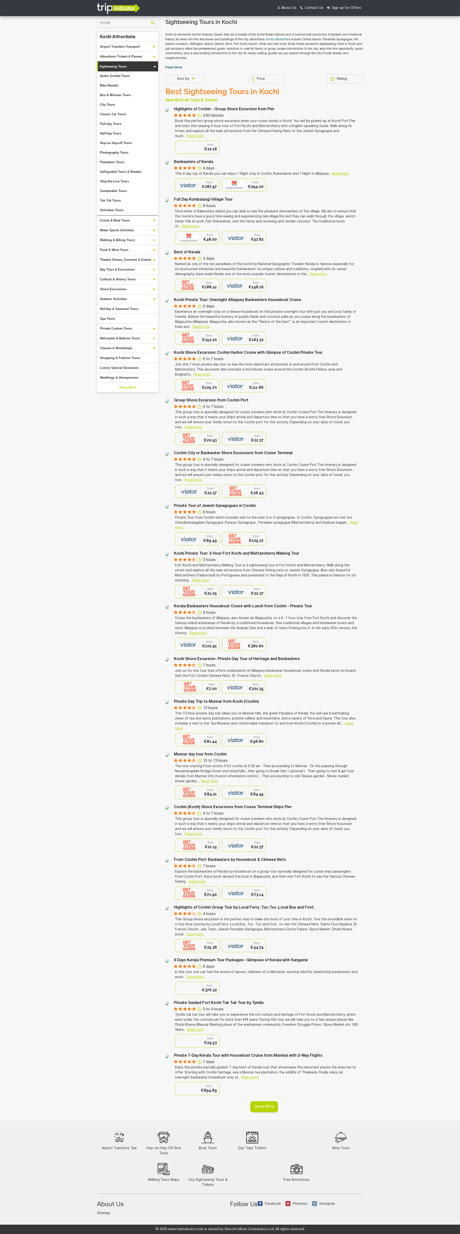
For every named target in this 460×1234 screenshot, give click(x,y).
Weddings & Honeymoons (119, 377)
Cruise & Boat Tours (115, 220)
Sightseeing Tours (112, 66)
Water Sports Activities (117, 230)
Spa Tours (107, 318)
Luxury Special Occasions (119, 368)
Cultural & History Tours (118, 279)
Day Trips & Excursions (117, 269)
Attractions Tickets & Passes (121, 56)
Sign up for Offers (346, 8)
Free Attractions (296, 1180)
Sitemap (103, 1213)
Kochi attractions (278, 39)
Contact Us (313, 8)
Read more (195, 136)
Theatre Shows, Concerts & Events (125, 259)
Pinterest (300, 1203)
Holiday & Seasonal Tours (119, 309)
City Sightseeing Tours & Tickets (207, 1182)
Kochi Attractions (117, 37)
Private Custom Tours (116, 328)
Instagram (327, 1203)
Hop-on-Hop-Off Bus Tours (163, 1151)
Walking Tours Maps (163, 1180)
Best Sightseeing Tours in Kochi (222, 91)
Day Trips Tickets (252, 1148)
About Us (288, 8)
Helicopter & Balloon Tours (120, 338)
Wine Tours (341, 1148)
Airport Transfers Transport (120, 46)
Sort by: (184, 79)
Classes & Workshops (116, 348)
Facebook (273, 1203)
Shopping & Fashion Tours (120, 358)
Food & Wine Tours (114, 250)
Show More (127, 387)
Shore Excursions (113, 289)
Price (261, 79)
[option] (197, 147)
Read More (173, 67)
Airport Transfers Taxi (119, 1148)
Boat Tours (208, 1148)
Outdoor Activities (113, 299)
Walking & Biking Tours (117, 240)
